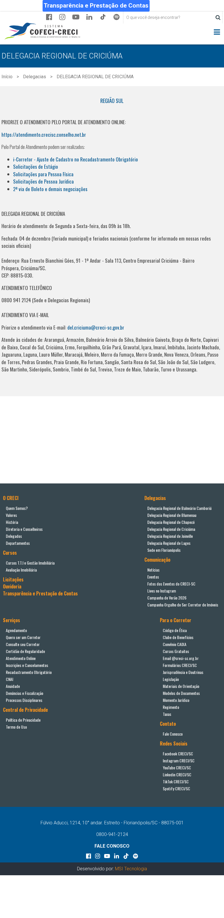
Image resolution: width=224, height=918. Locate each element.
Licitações (13, 579)
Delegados (14, 536)
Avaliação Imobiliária (21, 570)
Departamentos (18, 543)
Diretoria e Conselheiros (24, 529)
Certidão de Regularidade (25, 651)
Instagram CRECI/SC (179, 760)
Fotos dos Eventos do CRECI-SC (171, 584)
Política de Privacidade (23, 720)
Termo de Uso (16, 727)
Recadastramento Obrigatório (29, 672)
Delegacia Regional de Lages (168, 543)
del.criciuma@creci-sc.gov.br (96, 327)
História (12, 522)
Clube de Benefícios (178, 637)
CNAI (9, 679)
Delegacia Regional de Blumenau (171, 515)
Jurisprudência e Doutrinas (183, 672)
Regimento (171, 707)
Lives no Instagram (161, 591)
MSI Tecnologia (131, 868)
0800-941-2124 (112, 834)
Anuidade (13, 686)
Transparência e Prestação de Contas (96, 5)
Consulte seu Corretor (23, 644)
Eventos (153, 577)
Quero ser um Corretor (23, 637)
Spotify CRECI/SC (176, 788)
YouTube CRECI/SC (177, 767)
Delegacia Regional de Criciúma (171, 529)
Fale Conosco (173, 734)
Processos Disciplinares (24, 700)
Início (7, 76)
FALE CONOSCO (112, 846)
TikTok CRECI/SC (176, 781)
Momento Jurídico (176, 700)
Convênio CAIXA (174, 644)
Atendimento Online (21, 658)
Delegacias (34, 76)
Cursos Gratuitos (176, 651)
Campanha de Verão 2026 (166, 598)
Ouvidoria (12, 586)
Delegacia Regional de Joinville (170, 536)
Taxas (167, 714)
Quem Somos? (17, 508)
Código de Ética (175, 630)
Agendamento (16, 630)
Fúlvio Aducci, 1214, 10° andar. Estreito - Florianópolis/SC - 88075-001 (112, 823)
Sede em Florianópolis (164, 550)
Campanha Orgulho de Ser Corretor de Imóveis (182, 605)
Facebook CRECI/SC (178, 753)
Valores (11, 515)
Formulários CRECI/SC (180, 665)
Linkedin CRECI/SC (177, 774)
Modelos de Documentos (181, 693)
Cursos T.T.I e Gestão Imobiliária (30, 563)
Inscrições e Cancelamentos (27, 665)
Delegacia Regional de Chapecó (171, 522)
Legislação (171, 679)
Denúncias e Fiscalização (24, 693)
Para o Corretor (175, 620)
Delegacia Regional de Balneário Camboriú (179, 508)
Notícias (153, 570)
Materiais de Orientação (181, 686)
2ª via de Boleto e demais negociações (50, 189)
